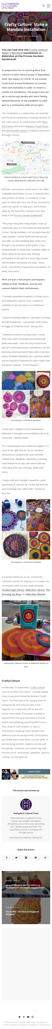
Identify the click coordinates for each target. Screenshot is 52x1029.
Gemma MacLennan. (16, 130)
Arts (26, 17)
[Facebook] (24, 1017)
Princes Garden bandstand (28, 215)
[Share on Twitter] (16, 857)
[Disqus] (26, 964)
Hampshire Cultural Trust (26, 813)
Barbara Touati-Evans (37, 126)
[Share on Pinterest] (36, 857)
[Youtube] (28, 1017)
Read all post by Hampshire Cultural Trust (26, 837)
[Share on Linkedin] (26, 857)
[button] (43, 6)
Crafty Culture (37, 687)
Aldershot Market (35, 594)
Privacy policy (44, 1025)
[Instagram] (32, 1017)
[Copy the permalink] (45, 857)
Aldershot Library (35, 589)
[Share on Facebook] (6, 857)
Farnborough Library (13, 589)
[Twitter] (19, 1017)
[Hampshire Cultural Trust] (26, 805)
